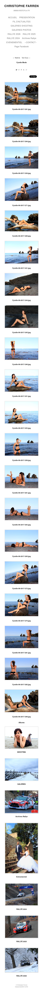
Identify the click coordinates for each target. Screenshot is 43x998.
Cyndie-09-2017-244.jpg (21, 300)
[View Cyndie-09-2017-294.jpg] (21, 136)
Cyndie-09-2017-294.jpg (21, 141)
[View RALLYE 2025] (21, 937)
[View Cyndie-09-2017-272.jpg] (21, 584)
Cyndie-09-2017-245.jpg (21, 332)
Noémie (17, 58)
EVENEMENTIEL (14, 42)
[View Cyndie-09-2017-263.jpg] (21, 520)
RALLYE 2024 (13, 38)
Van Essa (25, 58)
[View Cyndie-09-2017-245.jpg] (21, 327)
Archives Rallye (29, 38)
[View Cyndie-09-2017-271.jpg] (21, 200)
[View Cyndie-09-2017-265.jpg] (21, 551)
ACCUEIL (12, 17)
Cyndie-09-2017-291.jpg (21, 109)
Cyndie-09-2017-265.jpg (21, 556)
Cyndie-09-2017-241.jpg (21, 268)
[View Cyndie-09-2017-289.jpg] (21, 231)
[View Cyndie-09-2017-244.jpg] (21, 295)
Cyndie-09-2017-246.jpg (21, 364)
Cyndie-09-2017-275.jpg (21, 621)
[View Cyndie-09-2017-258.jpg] (21, 455)
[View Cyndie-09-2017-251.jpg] (21, 391)
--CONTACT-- (31, 42)
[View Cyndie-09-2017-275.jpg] (21, 616)
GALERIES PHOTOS (21, 29)
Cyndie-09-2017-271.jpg (21, 205)
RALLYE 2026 (14, 33)
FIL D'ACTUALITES (22, 21)
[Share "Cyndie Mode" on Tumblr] (24, 70)
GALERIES (21, 784)
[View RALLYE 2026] (21, 972)
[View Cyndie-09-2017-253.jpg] (21, 423)
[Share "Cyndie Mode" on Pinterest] (21, 70)
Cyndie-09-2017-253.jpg (21, 428)
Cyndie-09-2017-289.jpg (21, 236)
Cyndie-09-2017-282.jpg (21, 684)
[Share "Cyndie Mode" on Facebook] (19, 70)
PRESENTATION (27, 17)
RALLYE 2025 (29, 33)
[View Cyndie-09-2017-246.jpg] (21, 359)
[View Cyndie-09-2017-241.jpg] (21, 263)
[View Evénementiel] (21, 873)
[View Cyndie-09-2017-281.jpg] (21, 648)
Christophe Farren (21, 6)
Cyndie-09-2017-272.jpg (21, 588)
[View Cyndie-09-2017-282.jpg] (21, 680)
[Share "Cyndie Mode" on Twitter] (16, 70)
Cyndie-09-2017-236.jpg (21, 173)
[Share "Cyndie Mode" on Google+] (26, 70)
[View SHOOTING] (21, 748)
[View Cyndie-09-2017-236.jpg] (21, 168)
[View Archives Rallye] (21, 812)
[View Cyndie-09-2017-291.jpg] (21, 104)
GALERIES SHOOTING (21, 25)
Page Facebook (21, 46)
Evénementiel (21, 877)
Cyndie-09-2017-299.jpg (21, 716)
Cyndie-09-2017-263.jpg (21, 524)
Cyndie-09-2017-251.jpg (21, 396)
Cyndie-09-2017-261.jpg (21, 493)
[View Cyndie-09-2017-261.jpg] (21, 488)
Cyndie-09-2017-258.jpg (21, 460)
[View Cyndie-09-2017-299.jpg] (21, 712)
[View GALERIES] (21, 780)
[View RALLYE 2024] (21, 905)
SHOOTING (21, 752)
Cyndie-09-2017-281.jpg (21, 652)
